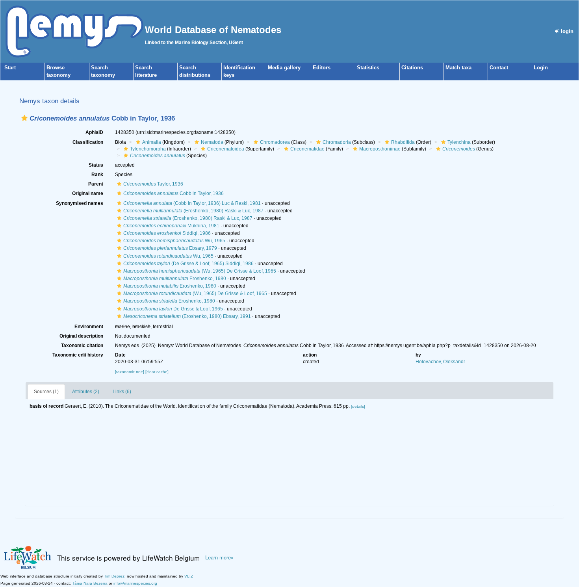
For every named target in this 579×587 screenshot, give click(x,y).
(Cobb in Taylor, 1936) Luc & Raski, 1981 (192, 203)
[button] (24, 118)
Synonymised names (79, 203)
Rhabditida (403, 142)
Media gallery (284, 68)
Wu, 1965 (174, 240)
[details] (358, 406)
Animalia (151, 142)
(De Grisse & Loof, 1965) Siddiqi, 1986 (188, 263)
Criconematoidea (225, 149)
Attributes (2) (85, 391)
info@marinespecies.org (135, 583)
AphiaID (94, 132)
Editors (321, 68)
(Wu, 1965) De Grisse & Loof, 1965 (199, 271)
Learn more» (219, 557)
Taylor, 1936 (153, 184)
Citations (412, 68)
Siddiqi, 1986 (167, 233)
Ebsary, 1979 (170, 248)
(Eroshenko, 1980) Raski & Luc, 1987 (193, 211)
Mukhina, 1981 (171, 225)
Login (541, 68)
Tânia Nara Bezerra (90, 583)
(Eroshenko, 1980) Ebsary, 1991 (187, 316)
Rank (97, 174)
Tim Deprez (114, 576)
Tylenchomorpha (148, 149)
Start (10, 68)
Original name (87, 193)
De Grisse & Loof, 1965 (173, 309)
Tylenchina (459, 142)
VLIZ (188, 576)
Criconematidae (307, 149)
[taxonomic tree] (130, 372)
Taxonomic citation (82, 345)
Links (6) (122, 391)
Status (96, 165)
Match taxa (458, 68)
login (566, 31)
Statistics (368, 68)
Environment (88, 326)
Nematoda (212, 142)
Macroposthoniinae (380, 149)
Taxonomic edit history (77, 355)
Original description (81, 336)
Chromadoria (337, 142)
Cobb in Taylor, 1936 (173, 193)
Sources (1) (46, 391)
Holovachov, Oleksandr (440, 361)
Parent (95, 184)
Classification (87, 142)
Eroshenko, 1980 (174, 278)
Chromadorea (275, 142)
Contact (499, 68)
